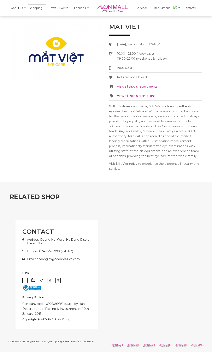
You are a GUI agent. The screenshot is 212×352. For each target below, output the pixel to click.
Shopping (35, 8)
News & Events (58, 8)
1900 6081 (124, 68)
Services (141, 8)
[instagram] (49, 280)
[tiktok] (41, 280)
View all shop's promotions (136, 96)
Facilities (80, 8)
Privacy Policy (33, 297)
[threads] (58, 280)
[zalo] (33, 280)
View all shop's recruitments (137, 86)
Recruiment (162, 8)
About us (17, 8)
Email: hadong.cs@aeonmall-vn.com (53, 259)
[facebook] (25, 280)
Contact (188, 8)
